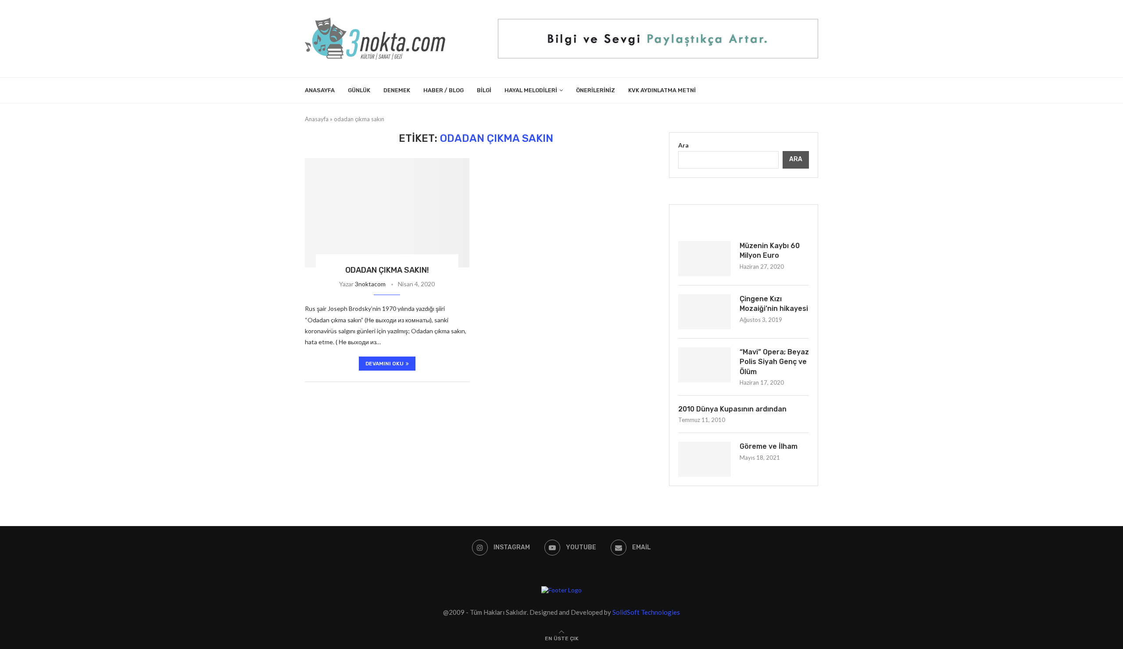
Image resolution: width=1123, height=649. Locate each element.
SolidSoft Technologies (646, 612)
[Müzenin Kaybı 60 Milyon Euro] (704, 258)
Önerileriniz (595, 90)
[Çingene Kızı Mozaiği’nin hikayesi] (704, 311)
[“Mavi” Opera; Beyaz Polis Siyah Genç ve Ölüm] (704, 364)
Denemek (396, 90)
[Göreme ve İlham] (704, 459)
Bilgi (484, 90)
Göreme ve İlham (769, 446)
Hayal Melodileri (530, 90)
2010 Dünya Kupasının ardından (732, 409)
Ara (683, 145)
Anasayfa (320, 90)
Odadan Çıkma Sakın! (387, 270)
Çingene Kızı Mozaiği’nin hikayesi (774, 304)
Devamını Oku (384, 364)
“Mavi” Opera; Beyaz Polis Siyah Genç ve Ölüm (774, 362)
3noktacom (370, 284)
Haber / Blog (443, 90)
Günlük (359, 90)
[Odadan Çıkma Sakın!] (387, 213)
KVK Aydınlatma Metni (662, 90)
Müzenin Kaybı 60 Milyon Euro (770, 251)
